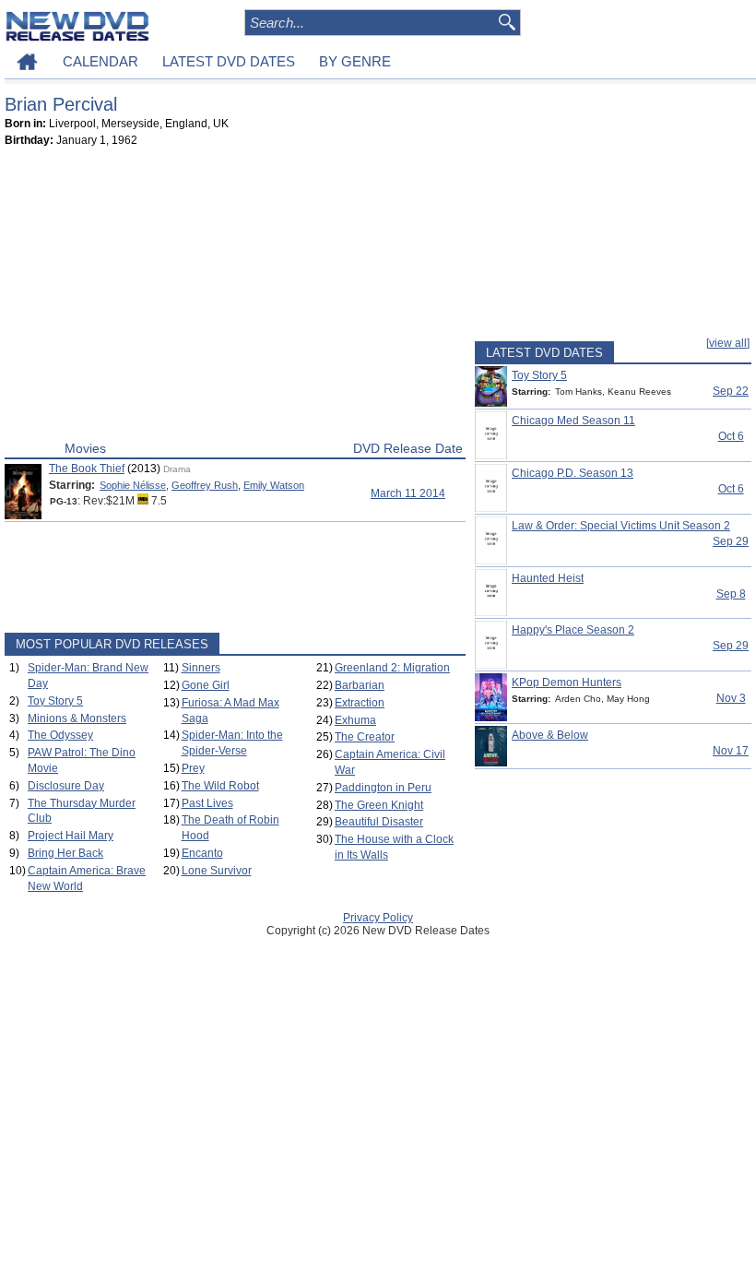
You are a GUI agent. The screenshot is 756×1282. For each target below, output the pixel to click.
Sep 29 (731, 541)
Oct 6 (731, 436)
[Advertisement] (235, 298)
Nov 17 (731, 750)
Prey (193, 768)
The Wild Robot (220, 785)
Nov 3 (731, 698)
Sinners (201, 667)
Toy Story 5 (55, 700)
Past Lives (207, 803)
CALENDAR (100, 61)
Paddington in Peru (383, 787)
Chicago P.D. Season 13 (572, 473)
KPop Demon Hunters (566, 682)
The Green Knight (379, 805)
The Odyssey (60, 735)
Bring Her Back (65, 853)
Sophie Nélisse (133, 485)
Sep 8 (731, 594)
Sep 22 (731, 391)
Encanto (202, 853)
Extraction (359, 702)
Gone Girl (206, 685)
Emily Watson (273, 485)
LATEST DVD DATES (228, 61)
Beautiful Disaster (379, 821)
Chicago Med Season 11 (573, 420)
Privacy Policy (378, 917)
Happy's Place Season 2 (573, 629)
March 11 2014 (408, 493)
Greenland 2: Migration (392, 667)
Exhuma (355, 720)
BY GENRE (355, 61)
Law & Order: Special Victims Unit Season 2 (621, 525)
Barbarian (359, 685)
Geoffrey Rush (204, 485)
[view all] (728, 343)
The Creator (365, 736)
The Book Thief (86, 468)
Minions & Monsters (77, 718)
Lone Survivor (217, 870)
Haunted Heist (548, 578)
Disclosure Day (66, 785)
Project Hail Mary (70, 835)
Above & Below (550, 735)
